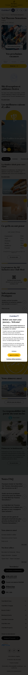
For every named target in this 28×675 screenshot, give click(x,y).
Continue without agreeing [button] (14, 359)
